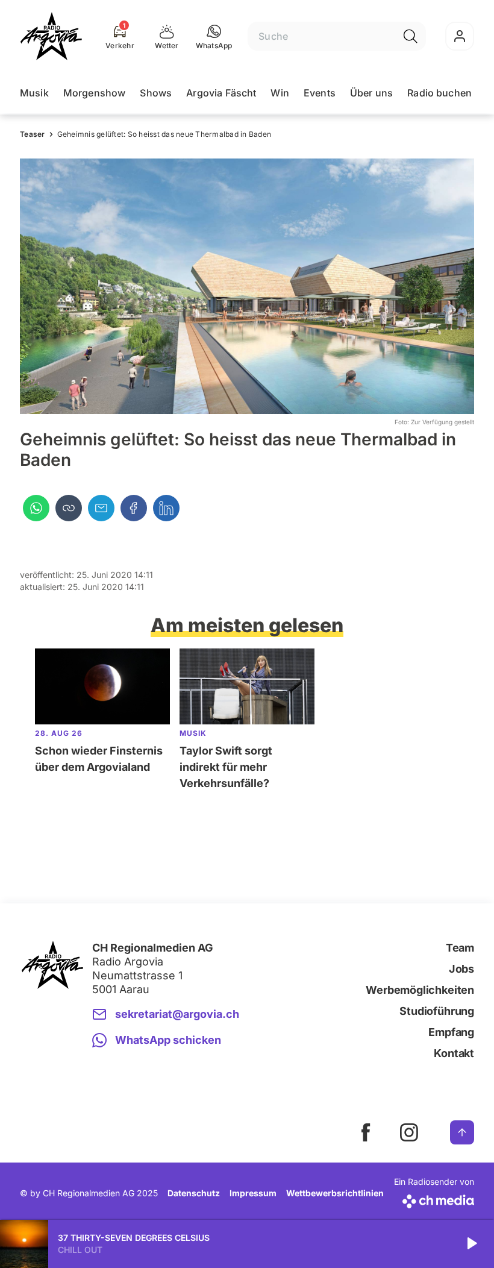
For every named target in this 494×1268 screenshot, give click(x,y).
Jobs (461, 968)
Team (460, 947)
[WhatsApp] (36, 508)
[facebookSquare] (366, 1132)
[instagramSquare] (409, 1132)
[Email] (101, 508)
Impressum (253, 1193)
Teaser (32, 134)
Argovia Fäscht (221, 93)
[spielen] (471, 1244)
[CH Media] (434, 1199)
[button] (214, 36)
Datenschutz (193, 1193)
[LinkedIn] (166, 508)
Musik (34, 93)
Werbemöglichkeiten (420, 990)
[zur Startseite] (51, 36)
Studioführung (436, 1011)
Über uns (371, 93)
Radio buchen (439, 93)
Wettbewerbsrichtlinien (335, 1193)
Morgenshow (94, 93)
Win (279, 93)
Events (320, 93)
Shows (156, 93)
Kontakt (454, 1053)
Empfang (451, 1032)
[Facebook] (133, 508)
